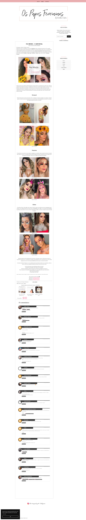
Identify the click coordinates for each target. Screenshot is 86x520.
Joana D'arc (26, 348)
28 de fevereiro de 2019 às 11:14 (46, 316)
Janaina (25, 367)
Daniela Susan (27, 383)
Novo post (24, 309)
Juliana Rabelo (27, 438)
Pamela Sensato (27, 316)
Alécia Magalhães (28, 476)
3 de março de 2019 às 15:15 (46, 427)
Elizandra (26, 420)
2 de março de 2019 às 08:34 (46, 408)
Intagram (28, 309)
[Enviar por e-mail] (32, 282)
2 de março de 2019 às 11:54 (46, 419)
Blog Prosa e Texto (32, 479)
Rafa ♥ (25, 339)
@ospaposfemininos (36, 278)
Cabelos (64, 62)
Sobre (42, 1)
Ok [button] (10, 516)
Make (64, 69)
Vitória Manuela (27, 375)
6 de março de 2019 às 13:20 (46, 448)
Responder (24, 311)
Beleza (64, 60)
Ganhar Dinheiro (63, 67)
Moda (25, 283)
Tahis (25, 427)
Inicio (38, 1)
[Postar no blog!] (33, 282)
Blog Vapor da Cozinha (39, 479)
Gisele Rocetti (27, 401)
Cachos (64, 64)
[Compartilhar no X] (34, 282)
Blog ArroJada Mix (25, 479)
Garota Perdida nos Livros (30, 409)
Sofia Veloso (27, 306)
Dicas (22, 283)
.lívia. (25, 391)
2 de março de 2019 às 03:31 (46, 390)
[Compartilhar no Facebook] (35, 282)
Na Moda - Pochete (35, 53)
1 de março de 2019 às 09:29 (46, 347)
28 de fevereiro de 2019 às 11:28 (46, 326)
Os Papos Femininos (36, 277)
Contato (47, 1)
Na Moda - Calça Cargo (27, 53)
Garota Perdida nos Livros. (30, 413)
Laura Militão (27, 449)
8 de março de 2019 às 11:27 (46, 466)
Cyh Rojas (26, 467)
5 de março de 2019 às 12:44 (46, 438)
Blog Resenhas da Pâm (26, 320)
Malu (25, 458)
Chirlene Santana (28, 356)
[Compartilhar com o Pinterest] (36, 282)
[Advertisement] (34, 33)
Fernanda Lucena (28, 326)
